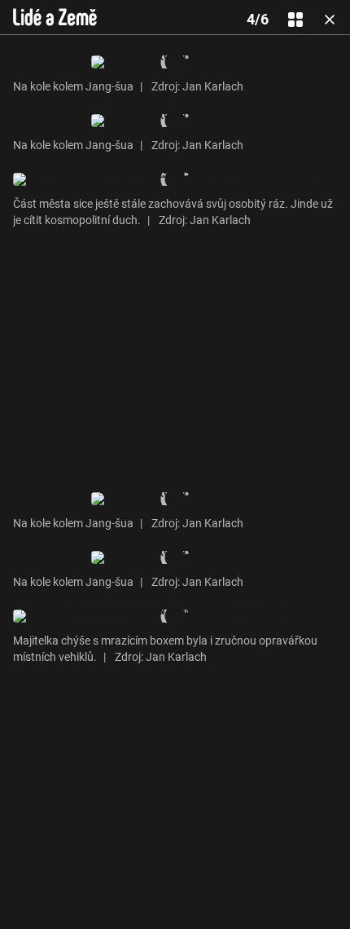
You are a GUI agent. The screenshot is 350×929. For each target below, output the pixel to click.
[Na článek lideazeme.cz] (55, 17)
